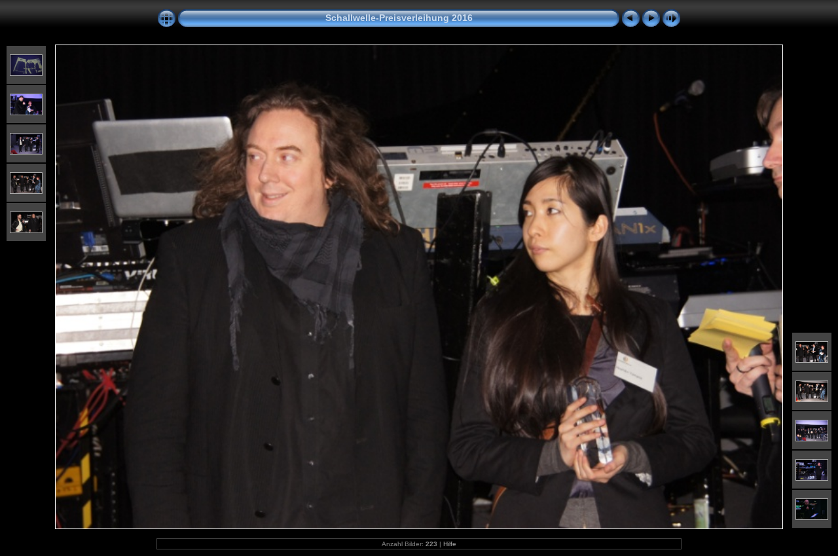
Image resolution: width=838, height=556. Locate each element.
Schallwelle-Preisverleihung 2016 (399, 17)
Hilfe (449, 543)
